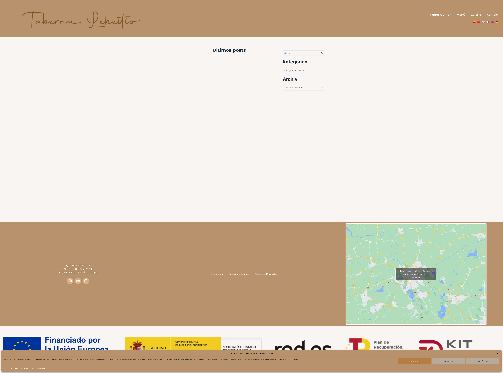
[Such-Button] (322, 53)
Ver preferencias (482, 361)
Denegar (448, 361)
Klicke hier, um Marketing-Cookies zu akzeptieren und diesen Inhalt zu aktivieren (416, 274)
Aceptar (415, 361)
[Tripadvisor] (78, 281)
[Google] (86, 281)
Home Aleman (440, 15)
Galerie (476, 15)
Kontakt (492, 15)
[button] (497, 353)
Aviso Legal (41, 368)
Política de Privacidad (27, 368)
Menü (461, 15)
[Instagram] (70, 281)
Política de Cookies (11, 368)
